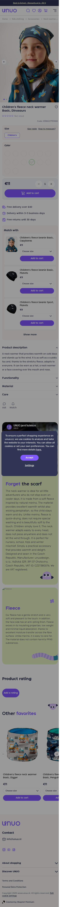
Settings (29, 465)
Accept (29, 458)
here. (39, 449)
